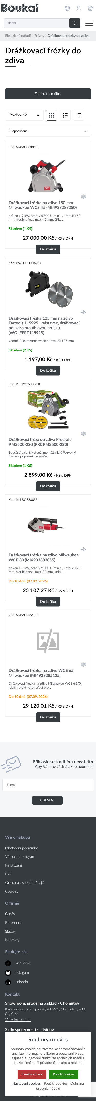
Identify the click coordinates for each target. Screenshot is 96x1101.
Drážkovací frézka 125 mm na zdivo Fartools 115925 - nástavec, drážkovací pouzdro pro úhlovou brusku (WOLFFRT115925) (44, 325)
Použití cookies (55, 1083)
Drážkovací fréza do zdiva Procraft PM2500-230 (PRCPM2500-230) (40, 442)
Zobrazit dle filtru (48, 94)
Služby (10, 931)
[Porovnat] (83, 196)
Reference (13, 923)
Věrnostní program (20, 857)
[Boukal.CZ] (19, 8)
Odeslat (47, 800)
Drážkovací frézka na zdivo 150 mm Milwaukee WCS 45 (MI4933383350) (43, 205)
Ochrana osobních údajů (24, 883)
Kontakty (12, 940)
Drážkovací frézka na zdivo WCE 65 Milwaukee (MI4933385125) (41, 673)
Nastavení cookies (26, 1083)
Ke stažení (13, 865)
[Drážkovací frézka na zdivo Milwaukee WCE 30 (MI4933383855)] (48, 525)
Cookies (11, 891)
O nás (10, 914)
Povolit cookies (64, 1074)
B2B (8, 874)
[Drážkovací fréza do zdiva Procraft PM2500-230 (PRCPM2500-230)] (48, 409)
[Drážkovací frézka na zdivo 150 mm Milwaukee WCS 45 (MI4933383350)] (48, 172)
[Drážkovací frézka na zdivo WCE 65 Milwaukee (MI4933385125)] (48, 640)
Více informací (18, 1020)
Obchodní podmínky (21, 848)
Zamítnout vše (31, 1074)
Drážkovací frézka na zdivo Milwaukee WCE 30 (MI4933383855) (44, 557)
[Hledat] (74, 23)
